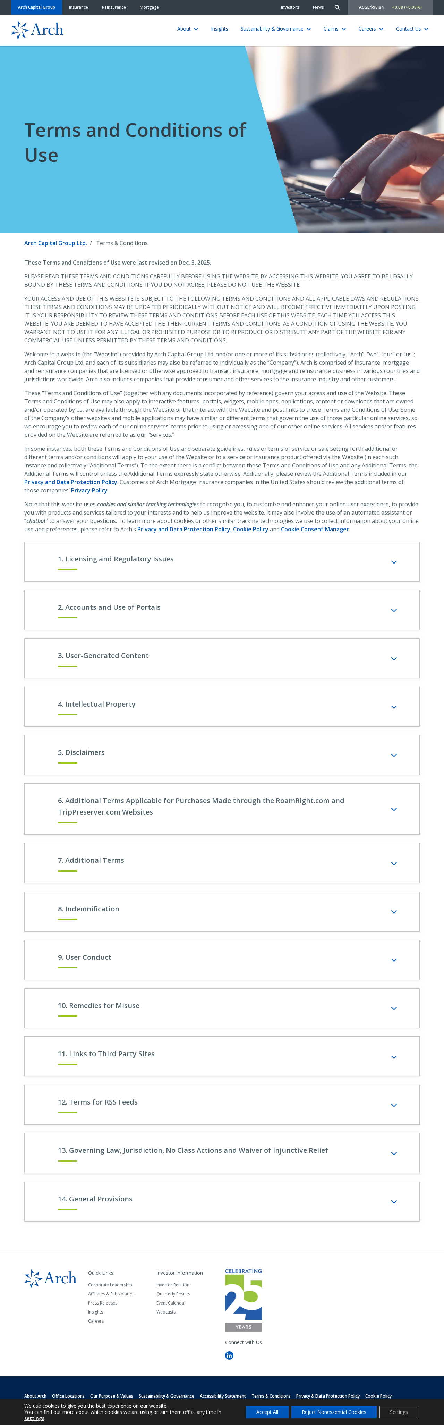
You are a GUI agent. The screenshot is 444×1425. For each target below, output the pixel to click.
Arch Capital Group (36, 7)
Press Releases (102, 1303)
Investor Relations (173, 1285)
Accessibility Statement (223, 1396)
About (184, 28)
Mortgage (149, 7)
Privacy (70, 482)
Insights (219, 28)
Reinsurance (114, 7)
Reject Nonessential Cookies (334, 1412)
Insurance (78, 7)
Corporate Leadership (110, 1285)
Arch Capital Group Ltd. (55, 243)
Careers (367, 28)
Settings (399, 1412)
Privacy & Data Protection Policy (328, 1396)
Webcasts (166, 1312)
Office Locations (68, 1396)
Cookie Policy (250, 529)
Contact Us (408, 28)
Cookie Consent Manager (315, 529)
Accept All (267, 1412)
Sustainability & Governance (272, 28)
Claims (331, 28)
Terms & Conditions (271, 1396)
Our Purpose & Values (111, 1396)
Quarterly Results (173, 1294)
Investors (290, 7)
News (318, 7)
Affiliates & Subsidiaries (111, 1294)
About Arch (35, 1396)
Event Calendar (171, 1303)
